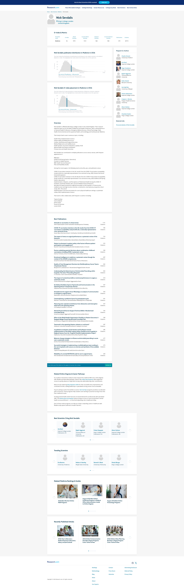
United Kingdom (63, 23)
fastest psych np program (67, 398)
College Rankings (87, 7)
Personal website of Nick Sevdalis (125, 125)
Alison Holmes (125, 107)
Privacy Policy (128, 574)
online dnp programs (87, 379)
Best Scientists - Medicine (56, 11)
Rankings (94, 567)
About (93, 581)
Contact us (108, 365)
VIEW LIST (104, 2)
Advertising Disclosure (131, 567)
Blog (93, 574)
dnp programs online (73, 384)
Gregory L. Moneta (127, 99)
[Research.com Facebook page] (133, 563)
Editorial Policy (129, 571)
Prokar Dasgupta (98, 430)
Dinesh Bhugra (116, 462)
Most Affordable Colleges (72, 7)
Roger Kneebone (126, 68)
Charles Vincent (126, 56)
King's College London (65, 21)
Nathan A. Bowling (81, 462)
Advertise (111, 574)
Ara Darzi (124, 62)
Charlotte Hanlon (126, 114)
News (93, 577)
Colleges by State (111, 7)
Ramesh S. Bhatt (98, 462)
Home (48, 11)
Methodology (95, 571)
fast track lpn (83, 390)
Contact (111, 567)
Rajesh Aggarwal (126, 73)
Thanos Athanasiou (127, 93)
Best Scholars (121, 7)
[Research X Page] (136, 563)
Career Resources (99, 7)
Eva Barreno (61, 462)
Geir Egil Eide (125, 87)
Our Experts (95, 584)
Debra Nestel (125, 81)
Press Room (112, 571)
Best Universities (132, 7)
